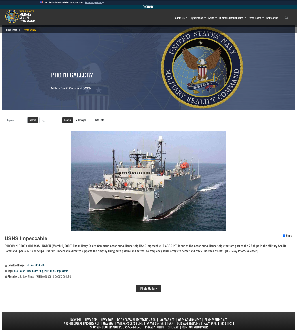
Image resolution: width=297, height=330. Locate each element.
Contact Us (272, 18)
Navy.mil (75, 320)
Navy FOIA (107, 320)
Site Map (173, 327)
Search (33, 120)
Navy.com (91, 320)
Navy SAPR (210, 323)
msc (16, 271)
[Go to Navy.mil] (148, 7)
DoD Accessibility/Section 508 (136, 320)
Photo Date (99, 120)
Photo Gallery (148, 288)
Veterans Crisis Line (130, 323)
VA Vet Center (155, 323)
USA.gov (108, 323)
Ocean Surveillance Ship (31, 271)
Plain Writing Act (216, 320)
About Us (180, 18)
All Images (81, 120)
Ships (211, 18)
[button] (94, 2)
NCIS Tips (226, 323)
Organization (197, 18)
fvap (170, 323)
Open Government (189, 320)
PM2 (46, 271)
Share (289, 235)
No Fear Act (166, 320)
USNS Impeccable (59, 271)
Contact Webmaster (195, 327)
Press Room (255, 18)
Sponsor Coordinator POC (107, 327)
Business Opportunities (231, 18)
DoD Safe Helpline (188, 323)
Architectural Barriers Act (81, 323)
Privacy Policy (154, 327)
